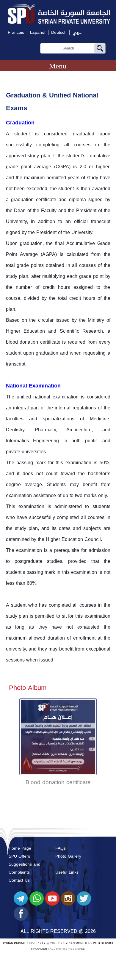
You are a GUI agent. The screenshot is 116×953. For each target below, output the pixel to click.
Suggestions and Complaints (24, 868)
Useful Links (67, 872)
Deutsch (59, 32)
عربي (77, 32)
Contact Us (19, 880)
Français (16, 32)
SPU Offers (19, 856)
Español (37, 32)
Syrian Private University (24, 943)
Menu (58, 66)
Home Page (20, 848)
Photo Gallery (68, 856)
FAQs (60, 848)
